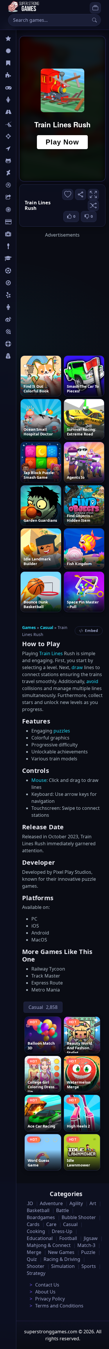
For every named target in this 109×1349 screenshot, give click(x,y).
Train (44, 653)
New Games (61, 1252)
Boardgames (41, 1217)
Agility (22, 161)
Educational (40, 1238)
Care (20, 234)
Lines (57, 653)
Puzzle (22, 75)
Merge (34, 1252)
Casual (22, 63)
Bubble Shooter (79, 1217)
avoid (92, 681)
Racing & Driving (62, 1259)
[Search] (94, 20)
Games (29, 627)
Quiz (21, 319)
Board (22, 197)
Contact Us (47, 1285)
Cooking (36, 1231)
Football (68, 1238)
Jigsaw (22, 283)
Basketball (38, 1210)
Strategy (36, 1273)
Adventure (51, 1203)
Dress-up (62, 1231)
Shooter (35, 1266)
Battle (22, 124)
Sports (22, 344)
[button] (93, 205)
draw (77, 667)
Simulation (63, 1266)
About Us (45, 1292)
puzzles (61, 731)
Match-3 (86, 1245)
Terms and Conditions (59, 1305)
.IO (19, 148)
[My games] (95, 7)
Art (19, 173)
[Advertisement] (54, 292)
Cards (22, 222)
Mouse (39, 780)
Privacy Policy (50, 1299)
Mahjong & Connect (49, 1245)
